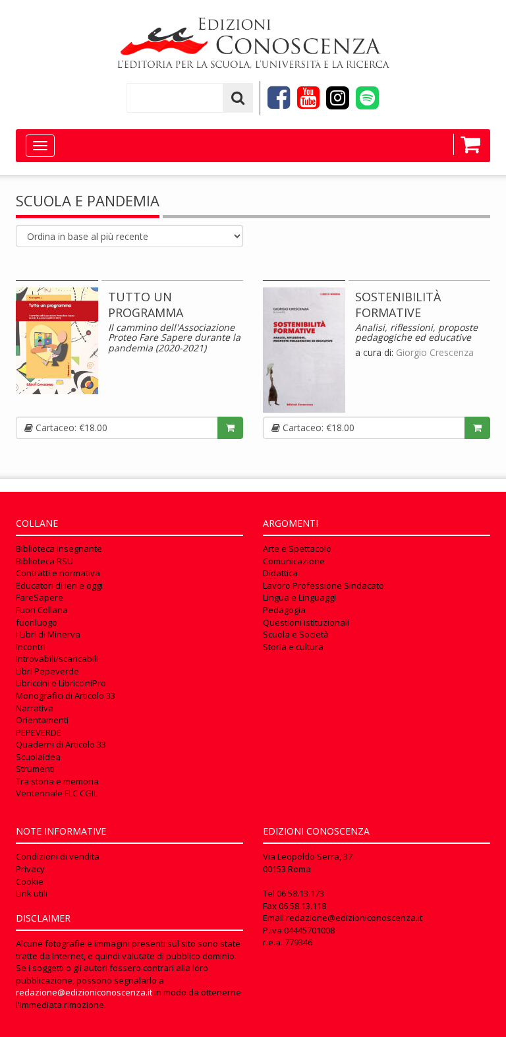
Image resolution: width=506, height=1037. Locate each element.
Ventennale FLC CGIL (57, 793)
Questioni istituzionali (306, 622)
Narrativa (34, 708)
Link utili (31, 893)
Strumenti (35, 769)
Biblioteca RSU (44, 561)
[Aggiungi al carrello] (230, 428)
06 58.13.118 (302, 906)
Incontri (30, 647)
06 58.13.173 (300, 893)
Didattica (280, 573)
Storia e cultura (293, 647)
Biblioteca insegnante (59, 548)
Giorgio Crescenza (435, 352)
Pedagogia (284, 610)
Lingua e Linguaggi (299, 597)
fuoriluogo (36, 622)
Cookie (29, 881)
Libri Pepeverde (47, 671)
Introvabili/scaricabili (57, 659)
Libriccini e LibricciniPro (61, 683)
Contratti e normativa (58, 573)
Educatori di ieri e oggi (59, 585)
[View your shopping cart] (466, 144)
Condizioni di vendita (57, 856)
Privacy (30, 869)
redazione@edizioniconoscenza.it (84, 992)
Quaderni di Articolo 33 (61, 744)
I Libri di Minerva (48, 634)
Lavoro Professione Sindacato (323, 585)
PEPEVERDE (38, 732)
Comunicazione (294, 561)
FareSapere (39, 597)
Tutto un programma (145, 304)
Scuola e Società (296, 634)
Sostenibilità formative (398, 304)
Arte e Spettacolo (297, 548)
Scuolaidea (38, 757)
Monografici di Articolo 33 (65, 695)
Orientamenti (42, 720)
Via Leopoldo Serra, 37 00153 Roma (307, 862)
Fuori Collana (42, 610)
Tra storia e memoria (57, 781)
